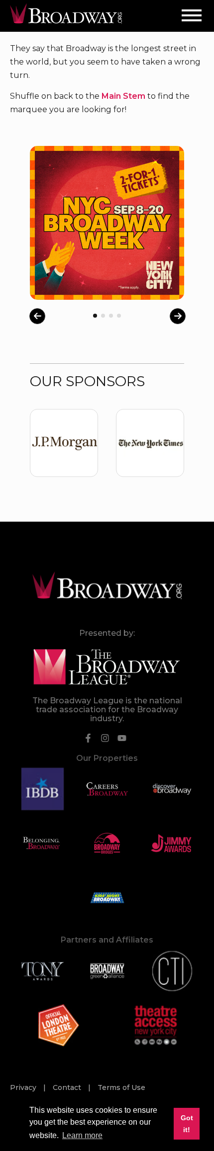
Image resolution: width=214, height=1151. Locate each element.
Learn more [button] (82, 1135)
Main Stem (123, 96)
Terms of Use (121, 1087)
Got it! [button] (187, 1124)
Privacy (24, 1087)
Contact (68, 1087)
